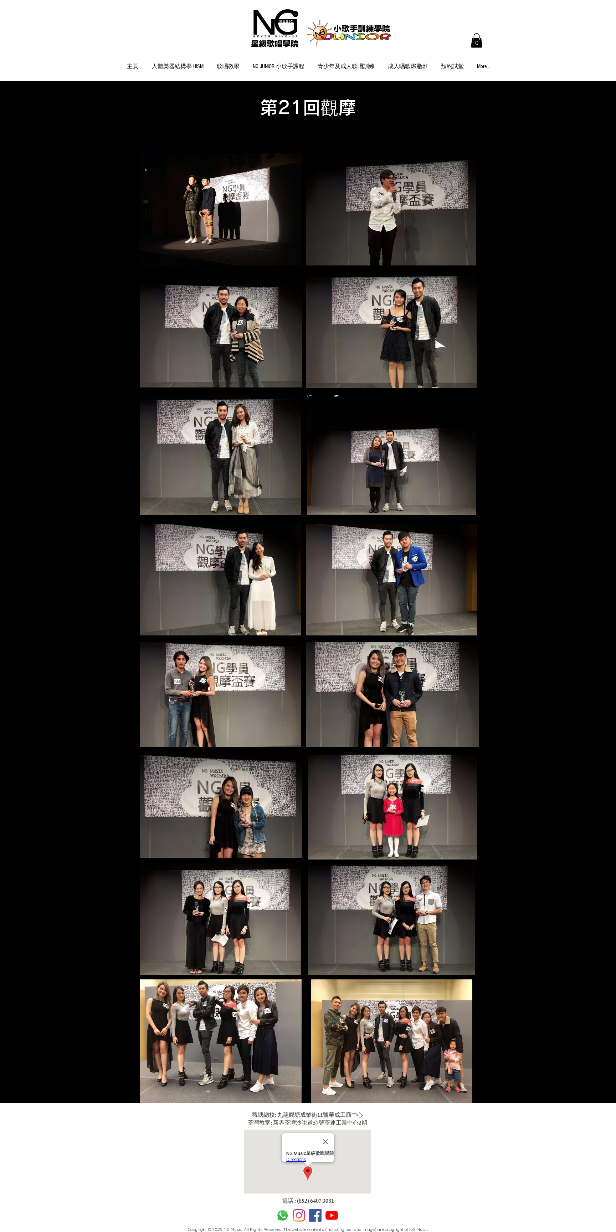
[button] (477, 40)
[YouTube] (331, 1215)
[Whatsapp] (282, 1215)
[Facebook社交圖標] (315, 1215)
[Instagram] (299, 1215)
